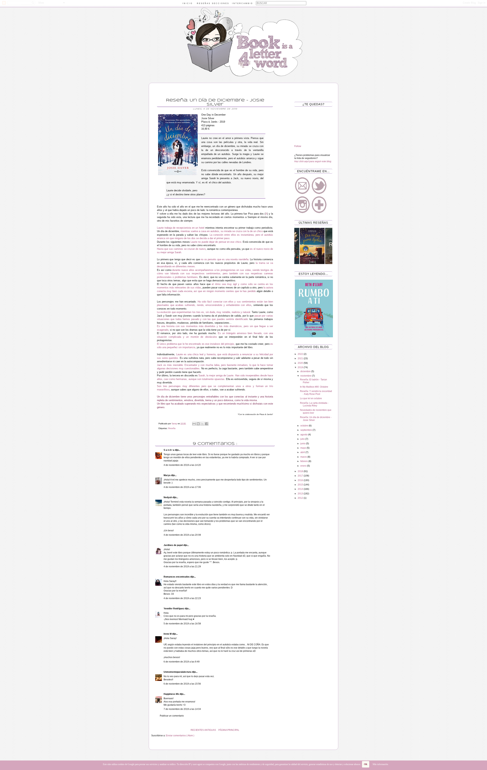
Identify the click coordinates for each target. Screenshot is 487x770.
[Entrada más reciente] (278, 730)
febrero (304, 461)
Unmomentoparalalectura (178, 672)
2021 (301, 358)
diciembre (305, 371)
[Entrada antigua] (152, 730)
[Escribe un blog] (198, 424)
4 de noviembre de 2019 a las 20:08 (182, 535)
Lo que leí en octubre (311, 398)
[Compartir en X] (202, 424)
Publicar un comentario (172, 715)
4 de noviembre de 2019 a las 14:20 (182, 465)
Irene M (168, 634)
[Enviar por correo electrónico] (194, 424)
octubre (304, 425)
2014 (301, 489)
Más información (380, 764)
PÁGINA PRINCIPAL (228, 730)
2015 (301, 484)
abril (303, 452)
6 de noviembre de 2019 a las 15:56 (182, 683)
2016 (301, 480)
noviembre (306, 375)
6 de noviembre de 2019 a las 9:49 (182, 661)
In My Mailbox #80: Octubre (314, 386)
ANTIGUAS (210, 730)
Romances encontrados (177, 576)
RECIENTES (197, 730)
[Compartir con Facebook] (206, 424)
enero (303, 465)
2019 (301, 367)
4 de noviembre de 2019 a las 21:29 (182, 566)
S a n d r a (169, 450)
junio (303, 443)
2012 (301, 498)
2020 (301, 363)
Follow (297, 146)
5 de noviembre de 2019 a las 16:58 (182, 623)
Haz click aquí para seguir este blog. (313, 161)
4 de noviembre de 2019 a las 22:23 (182, 598)
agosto (304, 434)
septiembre (306, 430)
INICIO (187, 3)
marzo (303, 457)
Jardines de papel (173, 545)
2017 (301, 475)
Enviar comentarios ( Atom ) (180, 735)
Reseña (171, 428)
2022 (301, 354)
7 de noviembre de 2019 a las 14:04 (182, 709)
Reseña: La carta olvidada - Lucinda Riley (314, 404)
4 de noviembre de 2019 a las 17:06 (182, 487)
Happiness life (172, 694)
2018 (301, 471)
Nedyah (168, 497)
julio (302, 439)
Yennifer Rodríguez (174, 608)
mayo (303, 448)
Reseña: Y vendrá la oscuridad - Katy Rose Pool (316, 392)
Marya (167, 475)
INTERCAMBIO (242, 3)
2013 (301, 493)
